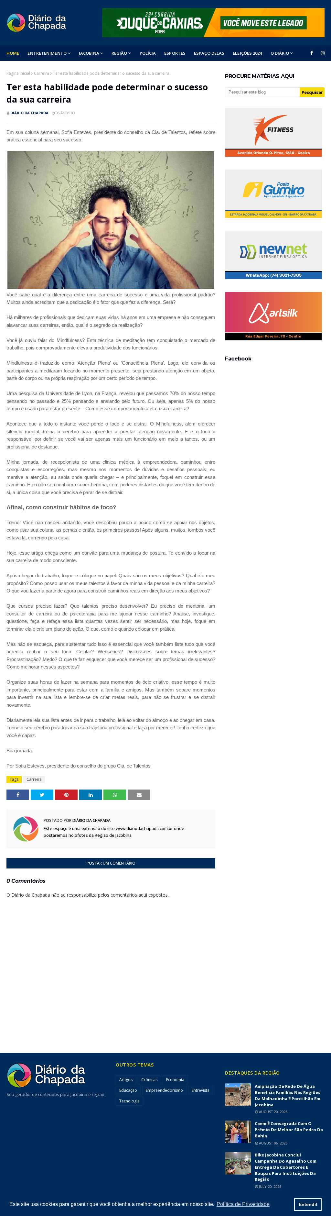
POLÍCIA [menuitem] (148, 53)
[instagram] (321, 53)
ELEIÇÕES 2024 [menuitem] (247, 53)
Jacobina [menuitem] (89, 53)
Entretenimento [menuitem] (46, 53)
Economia (175, 1079)
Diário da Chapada (29, 112)
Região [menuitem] (119, 53)
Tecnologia (129, 1101)
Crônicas (149, 1079)
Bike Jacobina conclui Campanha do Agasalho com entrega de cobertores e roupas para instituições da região (285, 1167)
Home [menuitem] (12, 53)
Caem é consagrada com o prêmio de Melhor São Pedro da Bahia (289, 1130)
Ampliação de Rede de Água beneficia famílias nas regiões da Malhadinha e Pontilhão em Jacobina (287, 1095)
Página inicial (18, 73)
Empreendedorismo (164, 1090)
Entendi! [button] (308, 1204)
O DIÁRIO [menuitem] (280, 53)
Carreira (41, 73)
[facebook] (311, 53)
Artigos (126, 1079)
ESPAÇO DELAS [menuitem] (209, 53)
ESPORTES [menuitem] (175, 53)
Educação (128, 1090)
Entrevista (200, 1090)
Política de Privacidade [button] (243, 1204)
